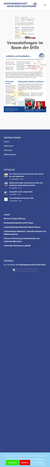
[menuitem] (45, 5)
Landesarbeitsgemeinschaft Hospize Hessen (22, 227)
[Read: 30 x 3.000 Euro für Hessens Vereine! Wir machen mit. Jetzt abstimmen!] (6, 175)
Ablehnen (24, 462)
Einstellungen (38, 462)
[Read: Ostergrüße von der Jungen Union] (6, 193)
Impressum (8, 150)
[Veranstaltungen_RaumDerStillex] (25, 28)
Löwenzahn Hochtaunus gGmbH (17, 245)
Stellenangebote (10, 154)
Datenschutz (8, 146)
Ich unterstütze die (25, 264)
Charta (6, 141)
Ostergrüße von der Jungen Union (21, 192)
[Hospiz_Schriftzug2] (21, 5)
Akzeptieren (12, 462)
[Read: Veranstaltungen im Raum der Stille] (6, 199)
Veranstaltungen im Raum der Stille (21, 198)
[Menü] (45, 5)
